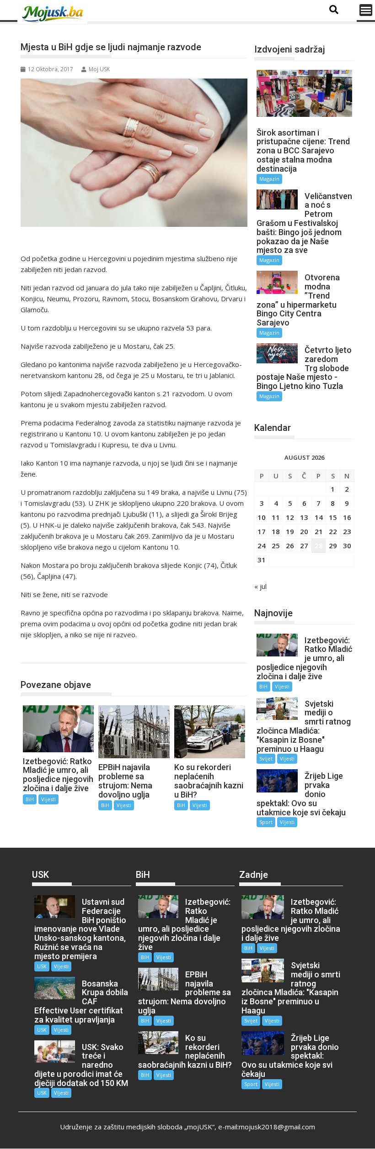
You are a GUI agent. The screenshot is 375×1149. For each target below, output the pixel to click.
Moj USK (99, 69)
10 (261, 517)
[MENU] (366, 10)
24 (261, 545)
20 (304, 531)
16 (347, 517)
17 (261, 531)
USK (42, 966)
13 (304, 517)
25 (276, 545)
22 (333, 531)
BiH (36, 653)
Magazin (269, 178)
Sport (266, 821)
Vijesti (48, 799)
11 (276, 517)
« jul (260, 586)
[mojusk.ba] (54, 14)
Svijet (266, 758)
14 (319, 517)
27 (304, 545)
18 (276, 531)
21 (319, 531)
